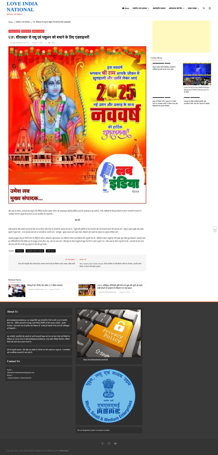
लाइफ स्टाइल (192, 8)
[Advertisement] (181, 37)
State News (26, 31)
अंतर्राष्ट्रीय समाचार (159, 8)
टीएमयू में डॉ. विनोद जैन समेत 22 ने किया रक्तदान (45, 285)
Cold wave (51, 251)
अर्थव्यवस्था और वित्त (175, 8)
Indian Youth (14, 31)
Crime (187, 83)
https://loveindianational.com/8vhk (95, 359)
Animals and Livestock (35, 251)
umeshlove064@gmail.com (19, 43)
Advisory (19, 251)
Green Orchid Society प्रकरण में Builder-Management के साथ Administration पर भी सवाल (197, 90)
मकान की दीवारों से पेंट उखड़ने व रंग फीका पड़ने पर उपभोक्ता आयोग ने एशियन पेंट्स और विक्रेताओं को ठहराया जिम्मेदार (165, 103)
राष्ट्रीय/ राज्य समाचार (140, 8)
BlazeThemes (64, 451)
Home (126, 8)
